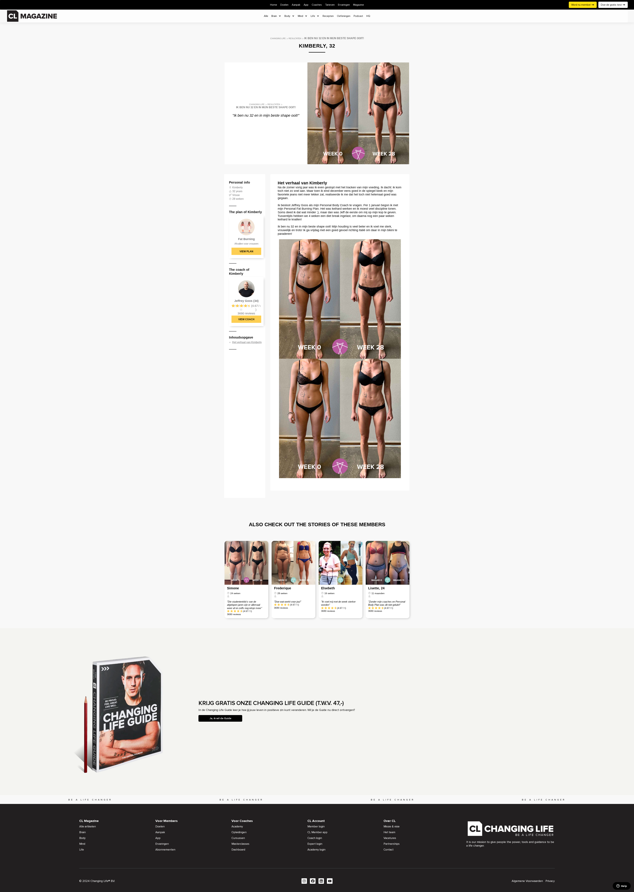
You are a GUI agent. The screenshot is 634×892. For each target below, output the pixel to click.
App (306, 4)
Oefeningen (343, 16)
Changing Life (278, 38)
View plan (246, 251)
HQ (368, 16)
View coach (246, 319)
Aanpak (296, 4)
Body (287, 16)
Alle (266, 16)
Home (273, 4)
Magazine (358, 4)
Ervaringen (344, 4)
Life (313, 16)
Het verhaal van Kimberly (247, 342)
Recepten (328, 16)
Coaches (317, 4)
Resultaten (295, 38)
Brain (274, 16)
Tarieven (330, 4)
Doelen (284, 4)
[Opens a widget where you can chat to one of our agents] (622, 886)
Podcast (358, 16)
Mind (300, 16)
